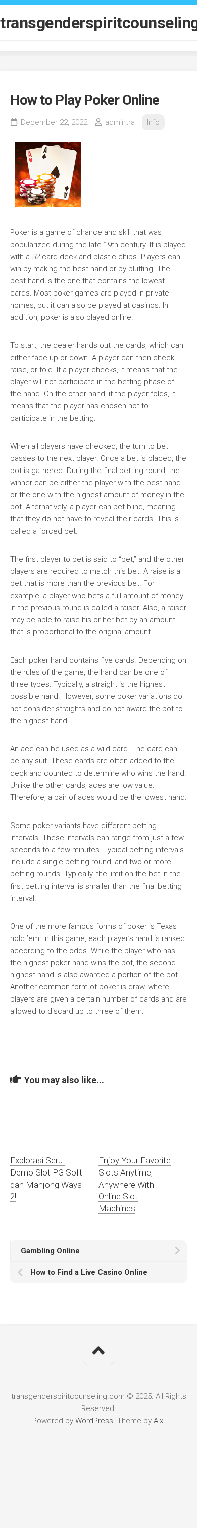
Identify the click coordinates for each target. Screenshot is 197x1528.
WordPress (94, 1420)
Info (153, 122)
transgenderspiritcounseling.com (98, 22)
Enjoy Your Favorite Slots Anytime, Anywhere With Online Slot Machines (134, 1184)
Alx (158, 1420)
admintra (120, 122)
